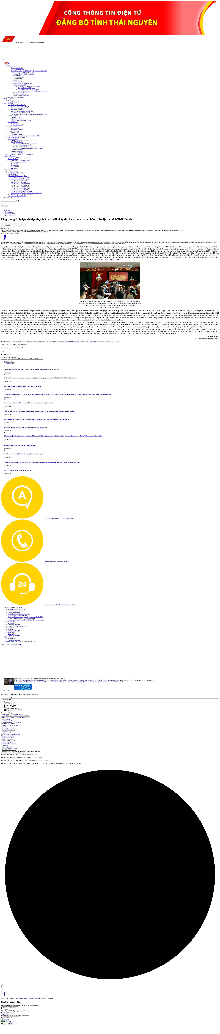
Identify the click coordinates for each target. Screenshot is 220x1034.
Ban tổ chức (17, 75)
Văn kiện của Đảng (13, 171)
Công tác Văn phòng (13, 131)
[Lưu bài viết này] (5, 239)
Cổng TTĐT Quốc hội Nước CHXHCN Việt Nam (16, 716)
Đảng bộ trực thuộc (13, 139)
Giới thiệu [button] (7, 65)
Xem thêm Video (15, 644)
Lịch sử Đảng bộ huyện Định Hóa (20, 183)
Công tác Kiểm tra (13, 122)
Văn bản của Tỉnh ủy (13, 159)
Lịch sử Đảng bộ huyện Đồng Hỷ (20, 185)
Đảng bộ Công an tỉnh (20, 94)
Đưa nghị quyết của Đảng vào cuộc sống (22, 111)
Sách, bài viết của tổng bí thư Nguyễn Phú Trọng (21, 194)
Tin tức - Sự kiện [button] (9, 98)
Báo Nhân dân (6, 719)
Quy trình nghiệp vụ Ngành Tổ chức (21, 120)
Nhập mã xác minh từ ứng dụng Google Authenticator (15, 1011)
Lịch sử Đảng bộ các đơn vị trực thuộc (21, 191)
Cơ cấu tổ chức (12, 66)
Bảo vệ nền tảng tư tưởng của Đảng (20, 112)
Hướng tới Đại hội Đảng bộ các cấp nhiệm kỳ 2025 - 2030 (23, 135)
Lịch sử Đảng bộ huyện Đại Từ (19, 182)
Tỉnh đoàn (5, 745)
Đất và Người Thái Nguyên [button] (11, 197)
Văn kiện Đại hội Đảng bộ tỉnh (16, 173)
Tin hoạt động (15, 123)
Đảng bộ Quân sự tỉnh (20, 92)
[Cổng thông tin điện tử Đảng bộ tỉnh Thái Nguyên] (8, 42)
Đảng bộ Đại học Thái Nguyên (26, 88)
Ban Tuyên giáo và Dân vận (18, 162)
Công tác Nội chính (13, 126)
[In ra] (5, 237)
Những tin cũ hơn (9, 363)
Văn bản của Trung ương (14, 157)
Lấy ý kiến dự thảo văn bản (59, 518)
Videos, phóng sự (5, 644)
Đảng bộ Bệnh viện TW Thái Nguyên (28, 89)
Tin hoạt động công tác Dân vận (19, 108)
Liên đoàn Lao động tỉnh (9, 743)
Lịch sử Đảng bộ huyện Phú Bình (20, 186)
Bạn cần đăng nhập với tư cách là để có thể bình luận (22, 359)
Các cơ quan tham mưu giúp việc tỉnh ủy (19, 160)
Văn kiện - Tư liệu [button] (9, 169)
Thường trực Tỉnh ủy (17, 68)
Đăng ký (10, 1023)
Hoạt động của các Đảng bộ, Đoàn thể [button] (14, 137)
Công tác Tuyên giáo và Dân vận (17, 105)
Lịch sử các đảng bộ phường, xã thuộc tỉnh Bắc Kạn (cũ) (26, 193)
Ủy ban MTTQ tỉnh (7, 742)
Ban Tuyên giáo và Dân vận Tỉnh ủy (24, 74)
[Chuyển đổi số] (23, 689)
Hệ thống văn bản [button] (9, 156)
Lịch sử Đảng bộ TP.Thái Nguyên (20, 177)
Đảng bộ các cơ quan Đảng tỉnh (23, 83)
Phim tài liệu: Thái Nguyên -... (22, 678)
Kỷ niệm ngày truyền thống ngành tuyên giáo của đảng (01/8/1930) (26, 620)
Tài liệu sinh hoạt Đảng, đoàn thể (17, 196)
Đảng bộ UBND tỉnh (20, 85)
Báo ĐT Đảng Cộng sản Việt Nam (11, 714)
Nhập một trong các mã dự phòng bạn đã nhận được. (15, 1015)
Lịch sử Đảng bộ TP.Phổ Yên (19, 180)
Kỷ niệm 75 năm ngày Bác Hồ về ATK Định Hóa (21, 618)
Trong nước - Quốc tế (13, 102)
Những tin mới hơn (9, 362)
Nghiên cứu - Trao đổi (17, 109)
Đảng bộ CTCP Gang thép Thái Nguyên (29, 86)
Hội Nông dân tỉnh (7, 747)
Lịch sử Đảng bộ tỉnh (13, 174)
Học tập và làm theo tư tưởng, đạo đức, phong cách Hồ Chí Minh (29, 114)
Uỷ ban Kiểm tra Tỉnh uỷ (9, 728)
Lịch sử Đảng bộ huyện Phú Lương (20, 188)
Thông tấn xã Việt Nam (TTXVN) (11, 722)
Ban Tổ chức (14, 163)
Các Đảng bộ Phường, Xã (21, 95)
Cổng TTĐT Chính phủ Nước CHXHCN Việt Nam (16, 717)
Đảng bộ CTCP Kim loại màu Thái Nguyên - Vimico (32, 91)
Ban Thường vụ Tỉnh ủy (17, 69)
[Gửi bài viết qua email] (5, 236)
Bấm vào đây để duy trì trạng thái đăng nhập (28, 998)
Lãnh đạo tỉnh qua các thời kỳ (16, 97)
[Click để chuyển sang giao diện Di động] (3, 984)
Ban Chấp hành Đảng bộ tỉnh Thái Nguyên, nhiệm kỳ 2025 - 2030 (29, 71)
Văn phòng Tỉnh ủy (7, 731)
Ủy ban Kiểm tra (19, 77)
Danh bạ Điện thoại (56, 561)
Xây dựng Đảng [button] (8, 103)
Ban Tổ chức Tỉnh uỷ (8, 726)
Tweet (2, 351)
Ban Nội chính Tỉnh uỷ (8, 730)
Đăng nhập (5, 206)
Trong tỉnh (10, 100)
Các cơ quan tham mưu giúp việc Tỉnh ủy (22, 72)
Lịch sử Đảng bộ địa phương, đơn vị (17, 176)
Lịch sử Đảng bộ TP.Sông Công (20, 179)
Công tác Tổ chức (12, 115)
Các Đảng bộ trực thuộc (17, 81)
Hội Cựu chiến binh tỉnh (9, 750)
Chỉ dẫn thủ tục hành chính (60, 604)
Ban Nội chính (18, 78)
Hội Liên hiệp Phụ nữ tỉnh (9, 748)
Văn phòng (17, 80)
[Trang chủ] (7, 63)
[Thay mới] (9, 1022)
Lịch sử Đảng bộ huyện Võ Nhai (20, 190)
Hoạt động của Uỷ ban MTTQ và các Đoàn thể (20, 154)
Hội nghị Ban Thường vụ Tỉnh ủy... (79, 681)
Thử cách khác (5, 1014)
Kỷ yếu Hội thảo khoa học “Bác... (110, 680)
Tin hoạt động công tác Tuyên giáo (20, 106)
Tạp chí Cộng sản (7, 720)
